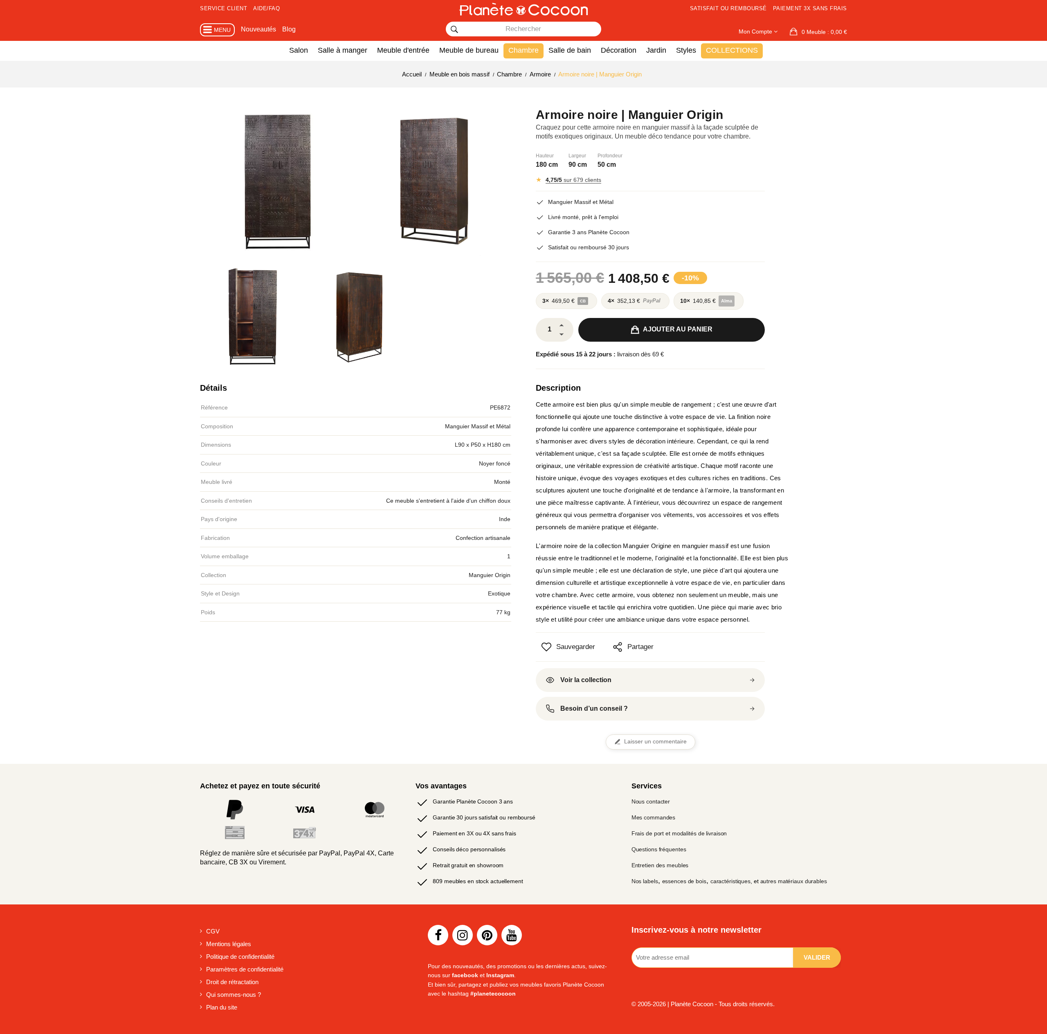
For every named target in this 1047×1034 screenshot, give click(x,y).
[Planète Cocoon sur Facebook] (438, 935)
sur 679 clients (573, 180)
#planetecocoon (493, 993)
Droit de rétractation (232, 981)
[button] (818, 31)
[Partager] (617, 647)
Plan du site (221, 1007)
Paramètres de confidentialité (244, 969)
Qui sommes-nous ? (233, 994)
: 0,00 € (824, 32)
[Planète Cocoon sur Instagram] (462, 935)
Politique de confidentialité (240, 956)
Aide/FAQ (266, 8)
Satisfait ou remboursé (728, 8)
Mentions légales (228, 943)
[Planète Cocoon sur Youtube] (511, 935)
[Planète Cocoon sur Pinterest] (487, 935)
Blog (289, 29)
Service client (223, 8)
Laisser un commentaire (655, 742)
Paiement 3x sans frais (810, 8)
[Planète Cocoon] (523, 9)
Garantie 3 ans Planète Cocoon (588, 232)
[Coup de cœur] (546, 647)
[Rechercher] (454, 29)
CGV (213, 931)
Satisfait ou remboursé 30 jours (588, 247)
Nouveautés (258, 29)
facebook (465, 975)
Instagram (500, 975)
